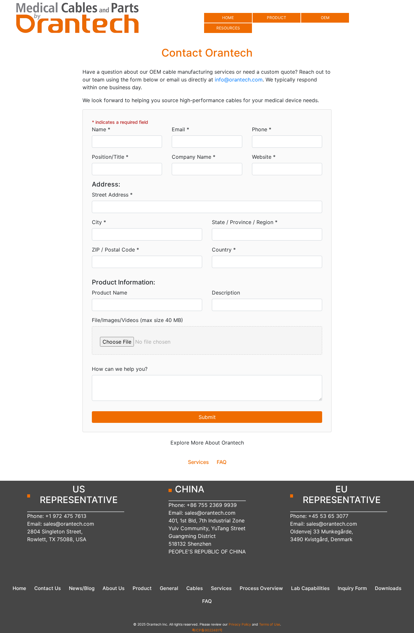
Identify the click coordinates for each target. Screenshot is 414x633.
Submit (207, 417)
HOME (228, 17)
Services (198, 462)
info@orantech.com (239, 79)
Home (19, 588)
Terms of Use (269, 624)
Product (142, 588)
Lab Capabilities (310, 588)
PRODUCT (276, 17)
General (169, 588)
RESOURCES (228, 28)
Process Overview (261, 588)
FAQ (221, 462)
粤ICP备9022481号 (207, 630)
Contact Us (47, 588)
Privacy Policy (240, 624)
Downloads (388, 588)
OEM (325, 17)
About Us (114, 588)
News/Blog (81, 588)
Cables (194, 588)
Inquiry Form (352, 588)
